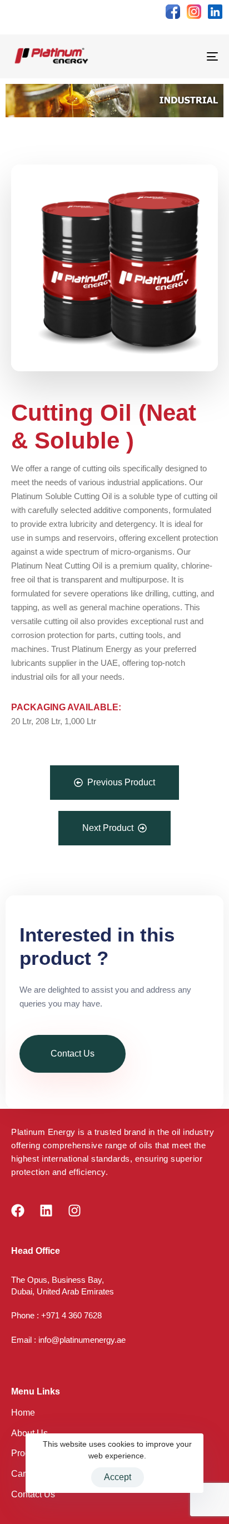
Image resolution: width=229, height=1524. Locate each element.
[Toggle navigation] (183, 56)
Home (23, 1412)
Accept (117, 1477)
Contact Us (33, 1494)
